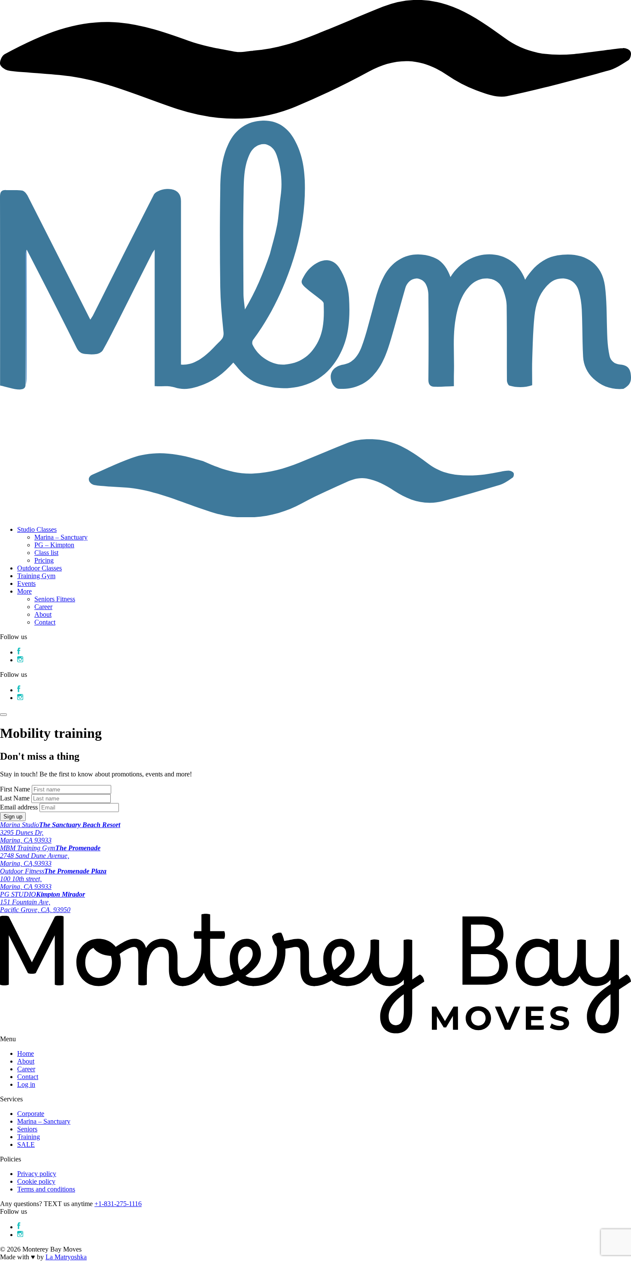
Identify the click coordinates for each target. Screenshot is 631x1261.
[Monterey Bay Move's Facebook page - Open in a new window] (19, 652)
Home (25, 1053)
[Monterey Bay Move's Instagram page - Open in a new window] (20, 660)
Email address (19, 807)
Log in (26, 1084)
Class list (46, 552)
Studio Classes (37, 529)
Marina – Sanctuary (61, 537)
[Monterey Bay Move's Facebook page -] (19, 1227)
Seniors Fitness (54, 599)
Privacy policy (36, 1173)
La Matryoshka (66, 1257)
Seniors (27, 1129)
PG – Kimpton (54, 545)
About (43, 614)
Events (26, 583)
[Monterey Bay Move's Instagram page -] (20, 1234)
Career (43, 606)
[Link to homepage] (315, 514)
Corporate (30, 1113)
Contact (44, 622)
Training (28, 1136)
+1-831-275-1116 (118, 1203)
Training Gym (36, 575)
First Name (15, 789)
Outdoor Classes (39, 568)
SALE (26, 1144)
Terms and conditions (46, 1189)
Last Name (15, 798)
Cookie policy (36, 1181)
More (24, 591)
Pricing (44, 560)
